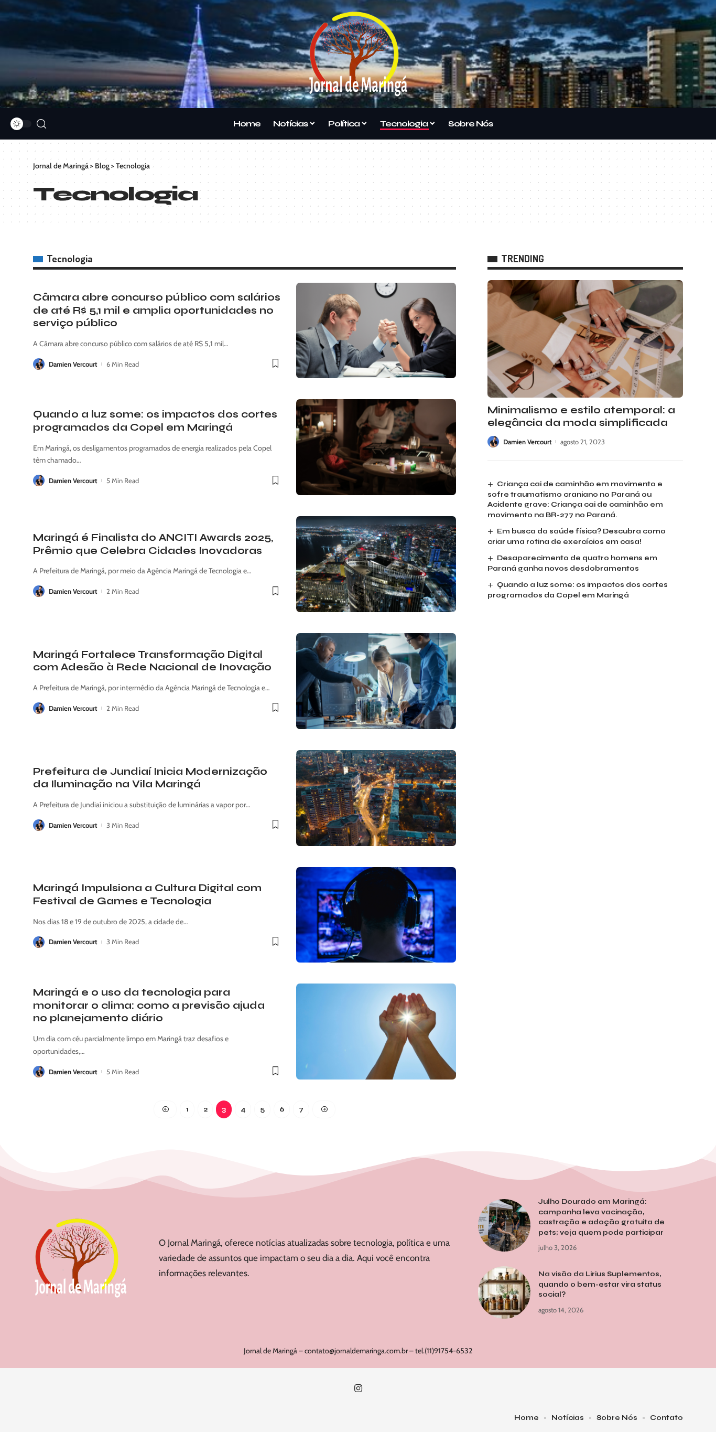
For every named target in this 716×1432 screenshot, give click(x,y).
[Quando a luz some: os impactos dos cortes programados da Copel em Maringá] (376, 447)
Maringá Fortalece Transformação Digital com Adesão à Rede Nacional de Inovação (152, 661)
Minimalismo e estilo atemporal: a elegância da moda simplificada (581, 416)
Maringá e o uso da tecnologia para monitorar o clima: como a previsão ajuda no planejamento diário (149, 1005)
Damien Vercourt (73, 364)
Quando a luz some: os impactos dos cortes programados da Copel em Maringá (155, 420)
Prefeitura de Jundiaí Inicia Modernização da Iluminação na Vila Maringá (150, 777)
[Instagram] (358, 1388)
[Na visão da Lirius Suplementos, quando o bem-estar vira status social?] (504, 1292)
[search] (41, 124)
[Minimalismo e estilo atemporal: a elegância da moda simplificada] (585, 339)
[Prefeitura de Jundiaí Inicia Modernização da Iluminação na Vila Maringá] (376, 798)
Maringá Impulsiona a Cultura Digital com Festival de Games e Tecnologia (147, 894)
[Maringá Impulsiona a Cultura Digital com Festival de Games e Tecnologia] (376, 915)
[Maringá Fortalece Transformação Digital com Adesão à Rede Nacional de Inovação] (376, 681)
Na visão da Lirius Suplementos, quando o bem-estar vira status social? (599, 1284)
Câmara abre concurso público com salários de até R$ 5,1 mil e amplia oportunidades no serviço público (156, 310)
